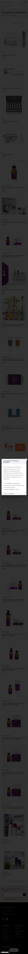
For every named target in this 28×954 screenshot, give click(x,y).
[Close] (26, 459)
